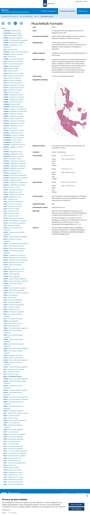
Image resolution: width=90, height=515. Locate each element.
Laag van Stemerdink (13, 106)
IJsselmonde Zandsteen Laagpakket (12, 284)
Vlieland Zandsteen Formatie (14, 269)
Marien (36, 16)
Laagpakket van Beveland (13, 479)
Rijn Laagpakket (10, 295)
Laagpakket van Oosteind (14, 185)
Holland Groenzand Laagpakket (15, 237)
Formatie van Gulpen (11, 209)
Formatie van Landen (11, 187)
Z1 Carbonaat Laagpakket (13, 446)
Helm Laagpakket (11, 321)
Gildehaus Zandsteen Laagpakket (15, 281)
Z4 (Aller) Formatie (10, 418)
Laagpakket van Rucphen (13, 116)
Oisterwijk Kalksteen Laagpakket (15, 328)
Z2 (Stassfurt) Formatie (11, 441)
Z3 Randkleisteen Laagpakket (14, 434)
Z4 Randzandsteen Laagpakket (14, 420)
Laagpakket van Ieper (12, 180)
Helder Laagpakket (11, 276)
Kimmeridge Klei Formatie (12, 318)
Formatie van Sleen (11, 374)
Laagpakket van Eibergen (13, 99)
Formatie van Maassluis (12, 80)
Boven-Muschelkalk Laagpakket (15, 379)
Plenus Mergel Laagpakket (13, 218)
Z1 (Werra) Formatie (11, 444)
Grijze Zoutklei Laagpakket (13, 439)
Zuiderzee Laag (12, 31)
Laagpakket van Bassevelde (14, 166)
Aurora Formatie (10, 71)
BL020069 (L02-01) (67, 169)
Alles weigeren (76, 509)
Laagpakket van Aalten (13, 102)
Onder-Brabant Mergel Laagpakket (15, 348)
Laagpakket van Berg (12, 151)
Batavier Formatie (10, 68)
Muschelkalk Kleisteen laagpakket (12, 393)
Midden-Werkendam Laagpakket (12, 363)
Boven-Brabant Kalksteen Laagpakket (13, 336)
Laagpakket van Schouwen (13, 477)
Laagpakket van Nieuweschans (15, 109)
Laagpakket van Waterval (14, 145)
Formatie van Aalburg (11, 372)
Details (4, 513)
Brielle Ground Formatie (12, 90)
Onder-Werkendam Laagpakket (15, 367)
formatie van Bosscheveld (13, 482)
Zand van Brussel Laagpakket (14, 175)
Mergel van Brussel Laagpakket (15, 178)
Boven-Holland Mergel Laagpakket (12, 229)
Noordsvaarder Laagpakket (13, 312)
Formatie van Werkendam (13, 358)
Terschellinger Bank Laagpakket (15, 40)
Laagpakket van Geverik (12, 472)
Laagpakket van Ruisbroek (14, 161)
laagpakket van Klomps (12, 355)
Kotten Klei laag (12, 142)
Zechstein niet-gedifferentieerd (14, 463)
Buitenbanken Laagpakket (14, 42)
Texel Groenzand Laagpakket (14, 223)
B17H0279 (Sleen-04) (67, 155)
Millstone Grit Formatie (12, 470)
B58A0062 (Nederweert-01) (69, 182)
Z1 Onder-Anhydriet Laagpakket (15, 451)
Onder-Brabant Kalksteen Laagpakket (13, 352)
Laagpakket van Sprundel (14, 85)
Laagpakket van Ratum (13, 154)
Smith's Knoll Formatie (12, 78)
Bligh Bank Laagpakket (12, 38)
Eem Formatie (9, 56)
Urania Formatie (10, 49)
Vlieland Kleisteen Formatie (13, 246)
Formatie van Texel (11, 216)
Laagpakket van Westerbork (14, 255)
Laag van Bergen (12, 33)
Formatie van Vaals (11, 211)
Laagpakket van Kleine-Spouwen (13, 148)
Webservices (82, 11)
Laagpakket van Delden (13, 95)
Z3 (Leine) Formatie (11, 432)
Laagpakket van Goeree (12, 475)
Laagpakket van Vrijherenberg (15, 111)
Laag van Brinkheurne (13, 137)
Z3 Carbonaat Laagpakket (13, 437)
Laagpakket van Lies (11, 309)
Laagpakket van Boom (13, 133)
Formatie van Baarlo (11, 467)
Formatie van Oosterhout (13, 83)
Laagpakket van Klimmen (14, 168)
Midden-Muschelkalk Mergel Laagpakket (14, 382)
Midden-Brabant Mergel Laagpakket (13, 340)
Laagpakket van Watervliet (14, 163)
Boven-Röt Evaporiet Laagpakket (15, 397)
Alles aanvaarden (76, 505)
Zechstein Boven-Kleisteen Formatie (15, 413)
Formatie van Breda (11, 92)
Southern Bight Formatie (12, 35)
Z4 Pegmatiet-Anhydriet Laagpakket (12, 426)
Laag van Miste (11, 104)
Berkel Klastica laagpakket (13, 290)
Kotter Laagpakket (11, 274)
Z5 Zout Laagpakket (11, 415)
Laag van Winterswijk (13, 135)
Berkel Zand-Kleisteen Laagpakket (16, 293)
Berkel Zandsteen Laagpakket (14, 288)
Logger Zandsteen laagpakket (14, 279)
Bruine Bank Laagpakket (13, 59)
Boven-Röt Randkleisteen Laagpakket (13, 403)
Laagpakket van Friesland (13, 271)
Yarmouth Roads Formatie (13, 64)
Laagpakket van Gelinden (13, 194)
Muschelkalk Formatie (12, 376)
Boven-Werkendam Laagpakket (15, 360)
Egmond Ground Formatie (13, 61)
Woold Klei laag (12, 140)
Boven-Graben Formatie (12, 323)
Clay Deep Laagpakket (12, 302)
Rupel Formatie (10, 128)
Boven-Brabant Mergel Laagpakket (12, 331)
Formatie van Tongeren (12, 159)
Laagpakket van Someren (14, 121)
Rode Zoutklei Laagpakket (13, 429)
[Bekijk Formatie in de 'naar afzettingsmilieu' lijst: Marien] (15, 23)
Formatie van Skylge (11, 307)
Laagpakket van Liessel (12, 192)
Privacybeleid (13, 513)
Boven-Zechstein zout (12, 458)
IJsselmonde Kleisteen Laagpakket (12, 266)
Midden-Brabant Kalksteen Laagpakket (13, 345)
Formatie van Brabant (11, 326)
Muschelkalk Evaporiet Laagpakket (12, 387)
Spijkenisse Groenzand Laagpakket (12, 240)
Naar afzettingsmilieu (26, 16)
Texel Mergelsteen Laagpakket (15, 220)
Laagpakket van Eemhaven (14, 262)
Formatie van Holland (11, 225)
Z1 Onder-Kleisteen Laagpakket (14, 453)
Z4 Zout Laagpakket (11, 423)
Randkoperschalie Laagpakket (14, 456)
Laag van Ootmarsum (13, 156)
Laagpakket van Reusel (12, 190)
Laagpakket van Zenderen (13, 97)
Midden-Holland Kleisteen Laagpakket (13, 233)
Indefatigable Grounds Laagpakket (12, 46)
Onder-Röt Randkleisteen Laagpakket (13, 407)
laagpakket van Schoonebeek (14, 257)
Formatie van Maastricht (12, 206)
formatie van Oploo (11, 213)
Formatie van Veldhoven (12, 118)
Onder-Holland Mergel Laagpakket (16, 243)
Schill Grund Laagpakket (12, 300)
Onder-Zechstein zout (12, 460)
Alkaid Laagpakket (11, 66)
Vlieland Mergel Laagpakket (14, 248)
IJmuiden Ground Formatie (13, 76)
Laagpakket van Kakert (13, 114)
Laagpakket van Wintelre (13, 123)
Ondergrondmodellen (67, 11)
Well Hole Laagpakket (13, 54)
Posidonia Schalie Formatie (13, 369)
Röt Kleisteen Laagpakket (13, 411)
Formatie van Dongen (12, 170)
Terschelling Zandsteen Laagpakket (12, 315)
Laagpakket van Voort (13, 126)
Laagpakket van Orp (12, 197)
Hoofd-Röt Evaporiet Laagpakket (15, 399)
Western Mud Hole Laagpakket (15, 52)
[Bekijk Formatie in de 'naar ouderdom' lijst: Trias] (9, 23)
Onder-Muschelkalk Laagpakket (15, 390)
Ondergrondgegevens (49, 11)
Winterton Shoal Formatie (13, 73)
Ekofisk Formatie (10, 199)
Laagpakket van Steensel (13, 130)
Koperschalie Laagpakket (13, 448)
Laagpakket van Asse (12, 173)
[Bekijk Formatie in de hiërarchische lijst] (3, 23)
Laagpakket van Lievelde (13, 87)
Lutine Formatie (10, 297)
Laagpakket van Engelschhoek (15, 182)
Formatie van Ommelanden (13, 201)
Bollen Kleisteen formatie (13, 484)
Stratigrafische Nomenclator (9, 16)
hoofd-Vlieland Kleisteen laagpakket (13, 252)
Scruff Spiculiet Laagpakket (13, 304)
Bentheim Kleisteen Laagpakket (15, 260)
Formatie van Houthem (12, 204)
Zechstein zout (9, 465)
